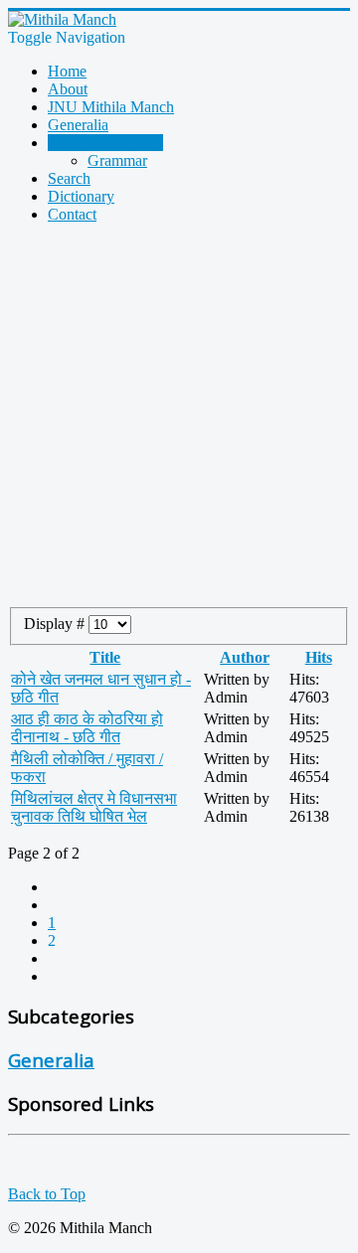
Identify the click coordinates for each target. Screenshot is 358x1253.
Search (69, 178)
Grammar (117, 160)
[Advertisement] (179, 418)
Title (105, 657)
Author (244, 657)
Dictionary (81, 196)
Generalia (78, 124)
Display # (56, 623)
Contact (72, 214)
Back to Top (47, 1193)
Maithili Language (105, 142)
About (68, 88)
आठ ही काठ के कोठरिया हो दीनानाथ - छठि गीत (87, 727)
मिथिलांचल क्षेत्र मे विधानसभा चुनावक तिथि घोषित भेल (94, 807)
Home (67, 71)
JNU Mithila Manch (111, 106)
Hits (318, 657)
